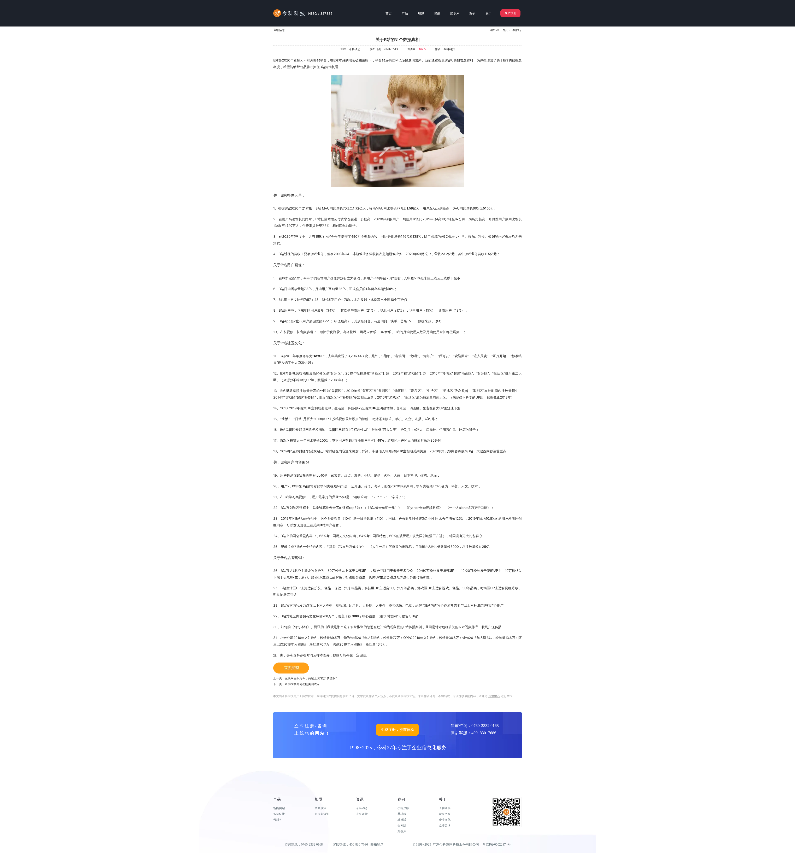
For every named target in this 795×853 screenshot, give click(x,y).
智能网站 (279, 808)
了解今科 (444, 808)
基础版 (402, 814)
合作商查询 (322, 814)
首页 (505, 30)
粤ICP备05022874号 (496, 844)
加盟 (318, 799)
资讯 (360, 799)
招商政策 (320, 808)
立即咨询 (444, 825)
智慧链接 (279, 814)
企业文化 (444, 819)
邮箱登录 (377, 844)
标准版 (402, 819)
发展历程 (444, 814)
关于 (442, 799)
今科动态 (362, 808)
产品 (277, 799)
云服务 (277, 819)
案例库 (402, 831)
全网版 (402, 825)
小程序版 (403, 808)
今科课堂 (362, 814)
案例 (401, 799)
